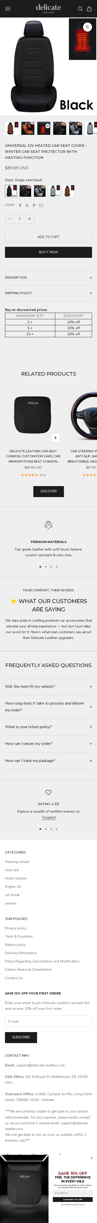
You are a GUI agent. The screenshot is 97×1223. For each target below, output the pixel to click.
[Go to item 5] (76, 128)
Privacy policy (15, 928)
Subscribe (21, 1037)
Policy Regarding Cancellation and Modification (42, 961)
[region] (48, 537)
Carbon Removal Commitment (28, 969)
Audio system (15, 878)
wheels (11, 903)
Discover (49, 491)
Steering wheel (17, 861)
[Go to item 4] (60, 128)
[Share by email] (41, 205)
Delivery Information (21, 953)
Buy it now (48, 252)
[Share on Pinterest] (34, 205)
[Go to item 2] (28, 128)
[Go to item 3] (44, 128)
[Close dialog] (92, 1158)
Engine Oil (13, 886)
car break (12, 895)
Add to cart (48, 237)
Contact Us (14, 978)
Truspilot (49, 817)
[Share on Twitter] (27, 205)
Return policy (15, 944)
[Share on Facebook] (20, 205)
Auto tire (12, 870)
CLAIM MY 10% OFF (72, 1199)
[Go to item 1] (12, 128)
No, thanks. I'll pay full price (73, 1205)
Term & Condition (19, 936)
